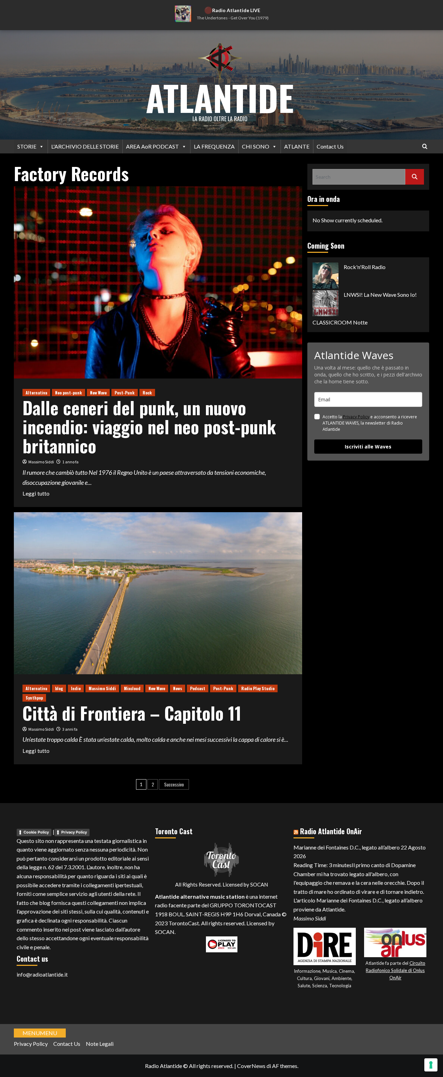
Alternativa (36, 392)
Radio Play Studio (257, 688)
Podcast (197, 688)
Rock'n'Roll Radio (365, 267)
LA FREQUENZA (214, 146)
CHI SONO (255, 146)
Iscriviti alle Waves (368, 446)
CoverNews (251, 1065)
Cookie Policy (36, 832)
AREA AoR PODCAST (152, 146)
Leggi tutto (35, 494)
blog (59, 688)
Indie (76, 688)
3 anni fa (70, 729)
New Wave (98, 392)
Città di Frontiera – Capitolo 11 (131, 713)
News (177, 688)
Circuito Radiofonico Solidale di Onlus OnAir (395, 970)
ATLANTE (296, 146)
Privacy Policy (356, 417)
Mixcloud (132, 688)
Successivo (174, 784)
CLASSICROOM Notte (340, 322)
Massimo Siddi (41, 461)
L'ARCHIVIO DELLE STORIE (85, 146)
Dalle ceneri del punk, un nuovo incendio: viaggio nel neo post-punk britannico (149, 426)
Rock (147, 392)
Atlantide (220, 97)
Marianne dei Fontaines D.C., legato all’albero (346, 847)
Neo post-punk (68, 392)
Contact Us (330, 146)
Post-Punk (125, 392)
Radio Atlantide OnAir (331, 831)
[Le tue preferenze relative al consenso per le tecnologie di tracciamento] (430, 1064)
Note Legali (100, 1043)
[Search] (425, 146)
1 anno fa (70, 461)
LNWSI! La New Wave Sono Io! (380, 294)
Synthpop (34, 698)
